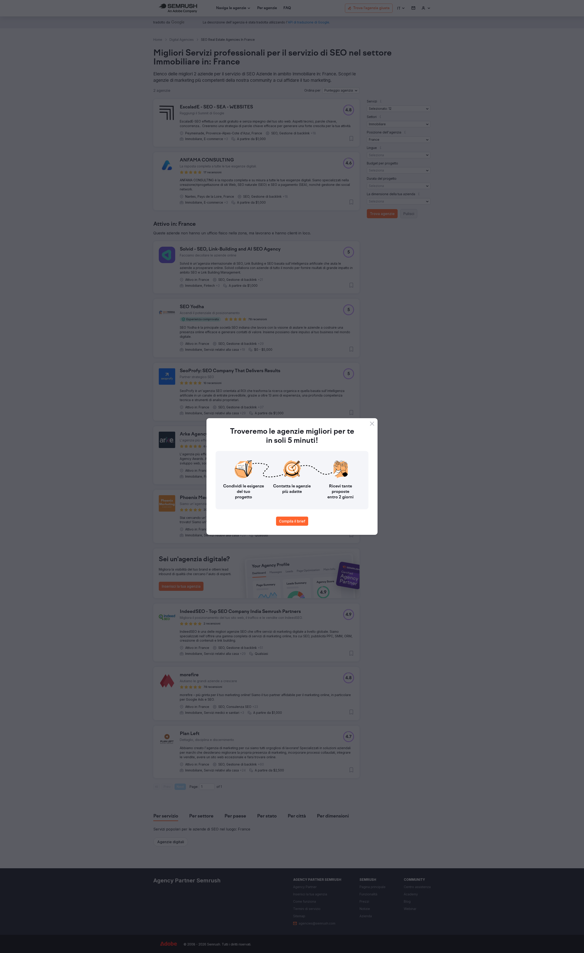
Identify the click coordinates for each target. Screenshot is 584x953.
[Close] (372, 423)
